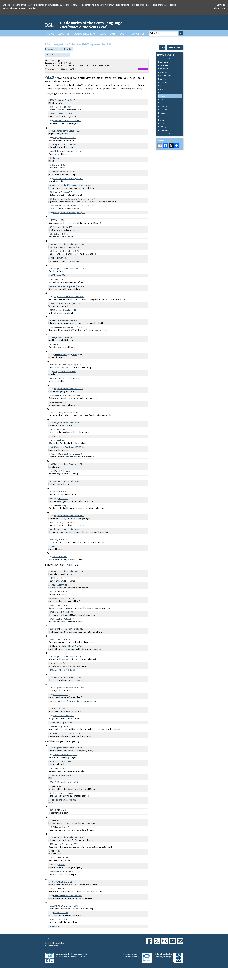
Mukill (138, 88)
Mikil (161, 96)
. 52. (59, 768)
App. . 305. (67, 733)
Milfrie (162, 126)
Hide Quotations (51, 49)
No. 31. (66, 412)
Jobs (123, 33)
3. (65, 320)
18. (61, 505)
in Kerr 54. (67, 895)
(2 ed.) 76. (69, 286)
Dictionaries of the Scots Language (91, 24)
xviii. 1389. (69, 244)
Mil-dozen (163, 113)
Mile (161, 116)
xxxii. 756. (69, 296)
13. (61, 827)
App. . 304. (67, 871)
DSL (49, 25)
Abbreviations (50, 55)
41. (68, 481)
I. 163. (64, 171)
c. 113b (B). (62, 337)
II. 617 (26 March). (74, 205)
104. (56, 546)
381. (56, 926)
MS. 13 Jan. (75, 447)
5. (68, 529)
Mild (161, 99)
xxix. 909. (68, 837)
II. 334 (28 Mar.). (73, 185)
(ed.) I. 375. (70, 395)
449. (63, 761)
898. (57, 436)
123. (63, 857)
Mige (161, 89)
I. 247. (64, 137)
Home (50, 33)
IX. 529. (60, 912)
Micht (74, 354)
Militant (163, 130)
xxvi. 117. (68, 388)
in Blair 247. (63, 618)
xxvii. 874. (59, 275)
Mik (160, 92)
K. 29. (66, 251)
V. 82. (67, 378)
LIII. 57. (74, 199)
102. (61, 539)
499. (62, 113)
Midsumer (163, 69)
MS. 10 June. (67, 120)
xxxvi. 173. (69, 268)
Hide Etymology (66, 49)
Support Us (137, 33)
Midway (162, 79)
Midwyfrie (163, 82)
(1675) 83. (70, 327)
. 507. (59, 491)
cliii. (60, 584)
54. (62, 629)
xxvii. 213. (60, 429)
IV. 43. (64, 775)
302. (64, 799)
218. (63, 715)
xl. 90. (58, 578)
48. (62, 722)
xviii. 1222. (69, 687)
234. (61, 864)
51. (66, 881)
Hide (162, 47)
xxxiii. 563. (69, 515)
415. (63, 498)
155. (63, 888)
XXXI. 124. (63, 612)
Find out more (218, 8)
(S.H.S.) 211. (65, 754)
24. (57, 344)
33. (62, 402)
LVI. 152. (67, 151)
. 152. (59, 220)
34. (62, 639)
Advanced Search (175, 47)
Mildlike (163, 109)
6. (62, 810)
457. (62, 192)
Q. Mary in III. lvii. (69, 782)
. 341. (59, 279)
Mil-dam (162, 103)
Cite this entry (63, 55)
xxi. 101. (68, 656)
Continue (221, 4)
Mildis (162, 106)
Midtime (162, 72)
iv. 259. (67, 677)
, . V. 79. (67, 364)
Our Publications (85, 33)
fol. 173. (62, 663)
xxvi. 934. (68, 571)
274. (62, 919)
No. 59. (66, 522)
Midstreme (163, 65)
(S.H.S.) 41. (70, 303)
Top (47, 938)
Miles (161, 123)
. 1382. (59, 556)
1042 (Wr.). (67, 905)
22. (62, 591)
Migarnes (162, 86)
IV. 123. (66, 844)
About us (63, 33)
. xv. (60, 257)
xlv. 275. (68, 464)
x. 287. (67, 130)
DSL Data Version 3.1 (53, 945)
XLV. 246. (75, 701)
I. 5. (63, 726)
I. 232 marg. (62, 471)
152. (57, 820)
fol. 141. (62, 708)
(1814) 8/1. (66, 106)
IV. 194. (64, 371)
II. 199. (65, 144)
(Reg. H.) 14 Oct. (68, 178)
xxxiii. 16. (68, 747)
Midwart (164, 75)
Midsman (163, 62)
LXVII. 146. (59, 164)
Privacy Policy (58, 943)
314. (80, 629)
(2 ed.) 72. (69, 212)
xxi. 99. (67, 422)
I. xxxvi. (63, 793)
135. (63, 227)
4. (69, 453)
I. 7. (65, 100)
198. (62, 605)
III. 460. (64, 670)
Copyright (48, 943)
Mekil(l (128, 88)
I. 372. (65, 598)
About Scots (107, 33)
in (60, 447)
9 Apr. (61, 234)
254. (64, 310)
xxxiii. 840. (60, 440)
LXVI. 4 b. (58, 158)
